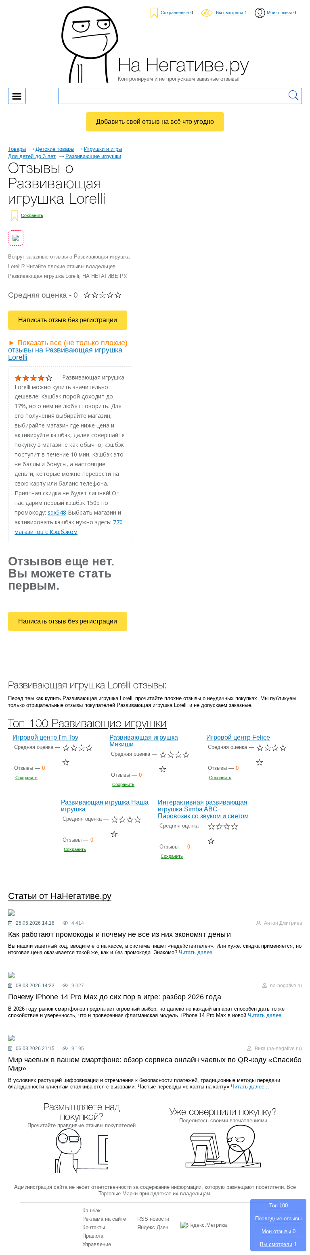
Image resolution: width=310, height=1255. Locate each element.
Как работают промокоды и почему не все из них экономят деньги (119, 934)
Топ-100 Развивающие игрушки (87, 724)
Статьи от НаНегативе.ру (59, 896)
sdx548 (57, 512)
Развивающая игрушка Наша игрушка (105, 806)
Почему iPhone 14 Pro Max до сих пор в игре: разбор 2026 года (114, 997)
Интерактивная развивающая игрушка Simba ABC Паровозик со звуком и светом (203, 809)
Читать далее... (198, 952)
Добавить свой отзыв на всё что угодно (155, 121)
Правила (92, 1236)
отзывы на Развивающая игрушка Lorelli (65, 353)
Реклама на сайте (104, 1219)
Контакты (93, 1227)
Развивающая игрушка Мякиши (143, 741)
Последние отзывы (278, 1218)
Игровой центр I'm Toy (45, 737)
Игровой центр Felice (238, 737)
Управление (96, 1244)
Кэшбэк (91, 1210)
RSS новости (153, 1219)
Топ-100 (278, 1206)
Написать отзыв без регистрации (67, 320)
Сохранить (32, 215)
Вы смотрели (276, 1244)
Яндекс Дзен (152, 1227)
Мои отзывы (276, 1231)
